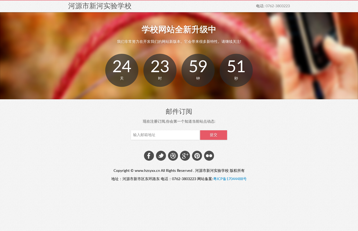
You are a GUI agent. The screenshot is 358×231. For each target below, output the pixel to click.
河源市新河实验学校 (100, 6)
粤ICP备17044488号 (230, 179)
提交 (213, 135)
